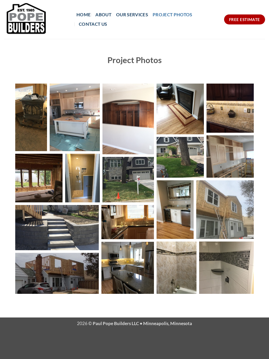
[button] (31, 117)
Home (83, 14)
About (103, 14)
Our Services (132, 14)
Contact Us (93, 24)
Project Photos (172, 14)
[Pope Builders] (36, 19)
